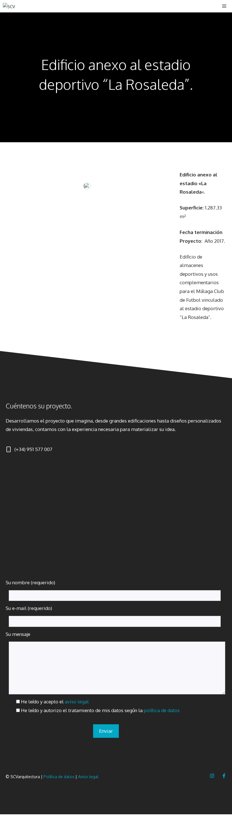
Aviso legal (88, 776)
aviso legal (77, 702)
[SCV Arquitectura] (15, 6)
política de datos (162, 710)
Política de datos (59, 776)
